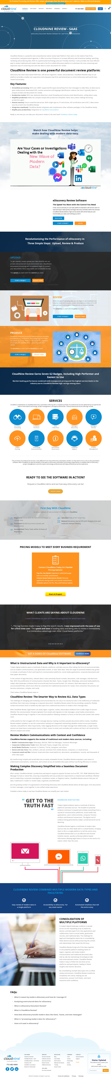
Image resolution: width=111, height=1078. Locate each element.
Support (78, 1058)
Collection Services (46, 1058)
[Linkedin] (16, 1069)
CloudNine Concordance (29, 1065)
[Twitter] (12, 1069)
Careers (69, 1058)
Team (68, 1056)
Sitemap (80, 1076)
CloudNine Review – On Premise (31, 1060)
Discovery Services (46, 1060)
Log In (80, 223)
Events (68, 1062)
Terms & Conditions (63, 1076)
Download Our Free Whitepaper (55, 4)
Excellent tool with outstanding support (55, 618)
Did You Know (57, 1060)
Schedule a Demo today (69, 114)
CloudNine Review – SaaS (30, 1058)
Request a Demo (90, 8)
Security (69, 1065)
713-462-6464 (79, 9)
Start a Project (63, 223)
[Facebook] (7, 1069)
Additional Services (46, 1065)
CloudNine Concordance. (50, 110)
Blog (55, 1056)
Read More (58, 218)
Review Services (45, 1062)
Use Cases (44, 1068)
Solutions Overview (28, 1056)
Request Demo (38, 280)
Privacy (74, 1076)
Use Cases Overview (46, 1070)
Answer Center (57, 1067)
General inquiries (80, 1056)
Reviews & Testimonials (29, 1067)
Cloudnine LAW (27, 1062)
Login (100, 8)
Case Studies (57, 1058)
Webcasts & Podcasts (59, 1062)
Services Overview (46, 1056)
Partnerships (70, 1060)
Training (56, 1065)
